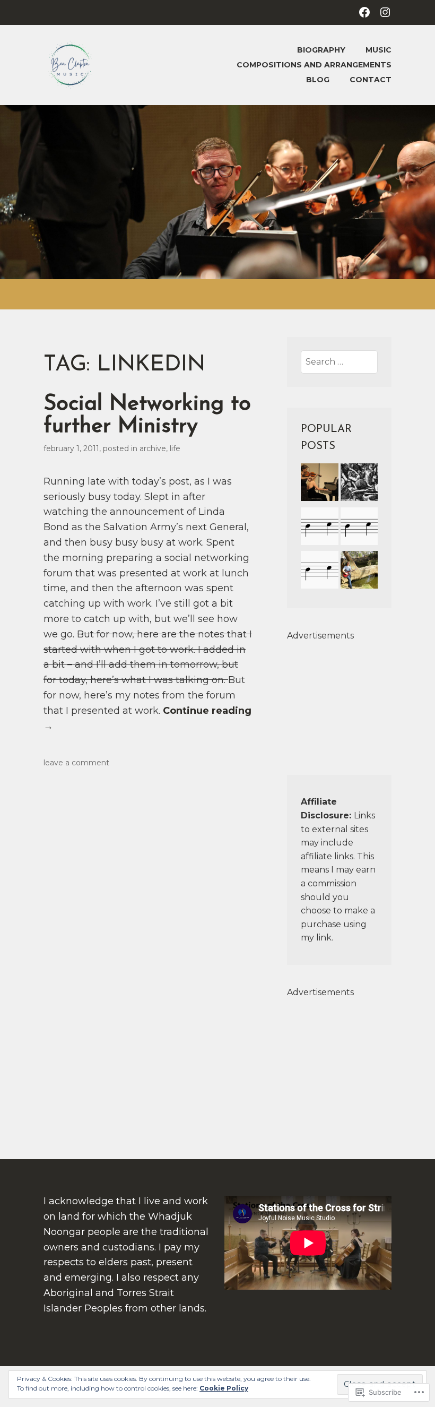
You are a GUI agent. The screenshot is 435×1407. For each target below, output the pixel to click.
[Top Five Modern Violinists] (319, 484)
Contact (371, 79)
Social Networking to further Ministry (147, 415)
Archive (153, 448)
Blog (317, 79)
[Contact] (359, 571)
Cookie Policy (223, 1388)
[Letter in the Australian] (359, 528)
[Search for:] (339, 362)
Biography (321, 50)
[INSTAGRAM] (385, 11)
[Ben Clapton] (319, 528)
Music (379, 50)
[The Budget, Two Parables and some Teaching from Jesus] (359, 484)
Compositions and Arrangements (314, 65)
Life (175, 448)
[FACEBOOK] (364, 11)
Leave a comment (76, 762)
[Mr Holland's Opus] (319, 571)
